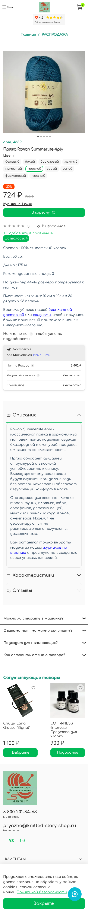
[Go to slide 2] (41, 136)
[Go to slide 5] (50, 136)
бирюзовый (50, 161)
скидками (42, 315)
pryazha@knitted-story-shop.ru (39, 825)
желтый (71, 161)
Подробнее (67, 752)
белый (30, 161)
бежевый (12, 161)
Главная (28, 34)
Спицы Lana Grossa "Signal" (16, 725)
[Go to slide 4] (47, 136)
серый (52, 168)
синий (67, 168)
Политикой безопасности (42, 892)
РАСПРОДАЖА (55, 34)
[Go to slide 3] (44, 136)
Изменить (41, 355)
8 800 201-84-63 (20, 812)
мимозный (13, 168)
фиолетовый (15, 175)
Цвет (8, 155)
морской (34, 168)
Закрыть (44, 903)
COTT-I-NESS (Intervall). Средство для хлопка (63, 729)
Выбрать (20, 752)
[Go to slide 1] (38, 136)
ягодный (38, 175)
